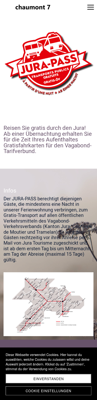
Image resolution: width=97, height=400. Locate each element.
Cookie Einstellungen (48, 390)
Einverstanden (48, 378)
